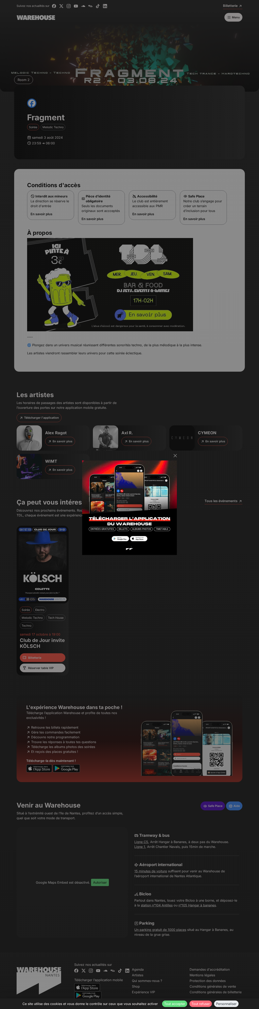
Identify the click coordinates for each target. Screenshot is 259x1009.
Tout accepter (174, 1004)
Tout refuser (200, 1004)
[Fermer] (175, 455)
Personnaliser (226, 1004)
